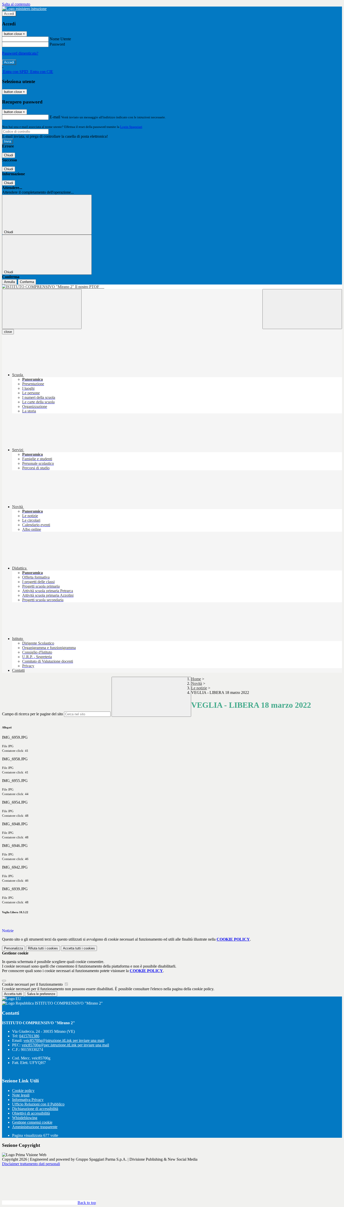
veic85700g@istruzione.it (63, 1040)
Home (196, 679)
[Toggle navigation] (42, 309)
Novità (196, 683)
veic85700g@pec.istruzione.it (65, 1045)
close (8, 332)
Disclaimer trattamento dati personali (31, 1164)
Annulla (9, 282)
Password (57, 44)
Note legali (20, 1095)
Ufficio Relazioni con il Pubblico (38, 1104)
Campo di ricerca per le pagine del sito (32, 714)
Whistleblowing (24, 1118)
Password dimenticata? (20, 53)
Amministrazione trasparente (34, 1127)
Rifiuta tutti (43, 948)
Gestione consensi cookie (32, 1122)
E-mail (55, 117)
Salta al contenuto (16, 4)
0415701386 (29, 1036)
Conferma (27, 282)
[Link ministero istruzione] (24, 9)
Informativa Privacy (28, 1099)
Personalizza (13, 948)
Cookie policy (23, 1090)
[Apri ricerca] (302, 309)
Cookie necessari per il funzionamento (33, 984)
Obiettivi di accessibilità (31, 1113)
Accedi (9, 14)
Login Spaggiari (131, 127)
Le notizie (199, 688)
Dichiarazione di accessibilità (35, 1109)
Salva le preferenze (41, 994)
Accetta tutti (79, 948)
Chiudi (8, 155)
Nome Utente (60, 39)
